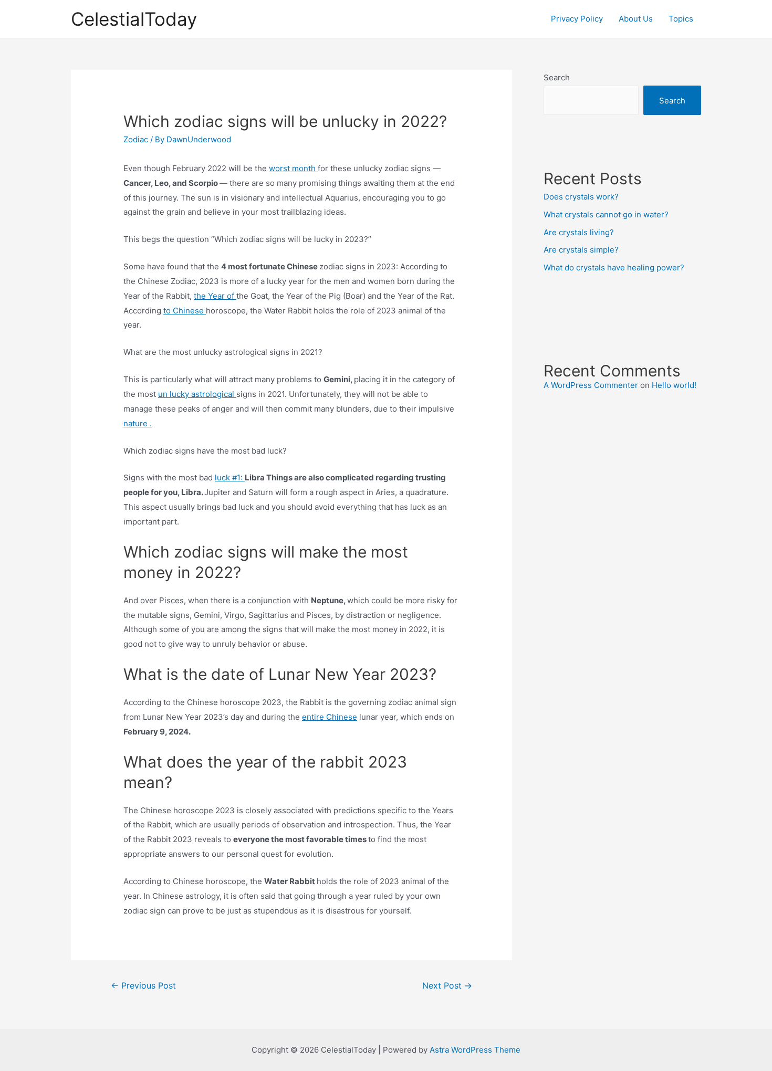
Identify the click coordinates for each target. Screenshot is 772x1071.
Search (557, 77)
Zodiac (135, 139)
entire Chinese (329, 717)
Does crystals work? (581, 197)
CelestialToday (134, 19)
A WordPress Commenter (591, 385)
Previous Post (143, 986)
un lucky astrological (197, 394)
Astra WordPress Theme (475, 1050)
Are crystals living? (579, 232)
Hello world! (674, 385)
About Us (636, 19)
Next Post (447, 986)
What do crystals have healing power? (614, 267)
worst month (293, 168)
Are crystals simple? (581, 250)
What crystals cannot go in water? (606, 214)
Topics (681, 19)
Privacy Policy (577, 19)
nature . (137, 423)
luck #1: (230, 477)
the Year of (215, 296)
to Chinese (184, 311)
